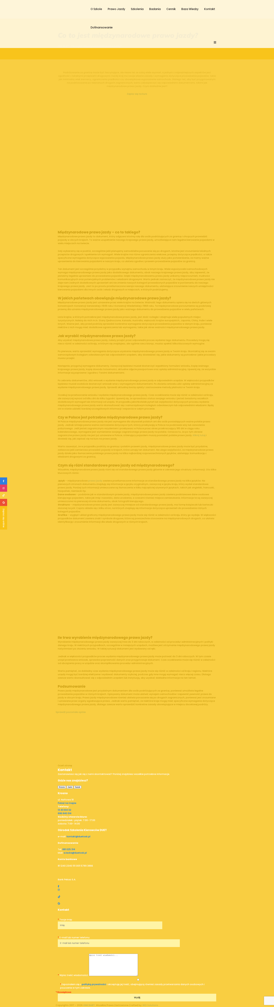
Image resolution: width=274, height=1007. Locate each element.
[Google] (59, 903)
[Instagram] (59, 890)
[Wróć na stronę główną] (69, 24)
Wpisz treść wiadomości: (73, 975)
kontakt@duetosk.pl (78, 836)
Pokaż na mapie (67, 803)
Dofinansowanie (102, 27)
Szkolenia (137, 9)
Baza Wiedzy (190, 9)
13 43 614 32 (64, 810)
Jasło (70, 787)
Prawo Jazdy (116, 9)
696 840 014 (64, 813)
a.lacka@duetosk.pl (75, 852)
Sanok (77, 787)
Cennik (171, 9)
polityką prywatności (94, 984)
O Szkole (96, 9)
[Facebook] (58, 886)
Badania (155, 9)
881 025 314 (68, 849)
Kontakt (209, 9)
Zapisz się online (3, 517)
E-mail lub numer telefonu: (74, 937)
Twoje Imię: (65, 919)
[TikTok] (59, 896)
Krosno (62, 787)
